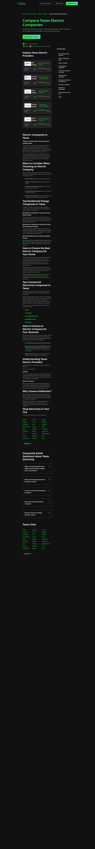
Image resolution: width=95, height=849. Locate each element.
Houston (34, 419)
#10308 (48, 124)
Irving (33, 422)
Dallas (24, 429)
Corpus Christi (26, 426)
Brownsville (25, 424)
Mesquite (34, 436)
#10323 (48, 69)
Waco (43, 438)
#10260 (48, 111)
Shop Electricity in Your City (64, 93)
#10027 (48, 97)
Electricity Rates (32, 14)
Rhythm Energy (26, 240)
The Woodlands (46, 433)
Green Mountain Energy (28, 229)
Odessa (44, 419)
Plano (43, 426)
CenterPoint (35, 378)
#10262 (48, 83)
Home (24, 14)
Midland (34, 438)
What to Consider (63, 63)
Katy (33, 424)
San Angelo (45, 429)
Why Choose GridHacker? (62, 88)
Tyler (43, 436)
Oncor (49, 377)
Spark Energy (26, 217)
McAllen (34, 431)
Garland (25, 436)
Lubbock (34, 429)
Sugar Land (45, 431)
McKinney (34, 433)
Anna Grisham (34, 43)
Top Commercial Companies (63, 76)
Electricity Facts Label (40, 274)
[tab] (28, 443)
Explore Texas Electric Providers (64, 54)
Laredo (34, 426)
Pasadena (44, 422)
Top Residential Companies (62, 66)
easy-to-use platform (31, 399)
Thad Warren (37, 46)
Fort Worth (25, 431)
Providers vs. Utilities (64, 84)
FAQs (60, 97)
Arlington (25, 422)
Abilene (24, 419)
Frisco (24, 433)
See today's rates (71, 3)
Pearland (44, 424)
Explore (45, 14)
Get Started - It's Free (31, 37)
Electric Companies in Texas (64, 59)
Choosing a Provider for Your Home (65, 71)
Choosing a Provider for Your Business (65, 80)
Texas (39, 14)
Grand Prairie (26, 438)
